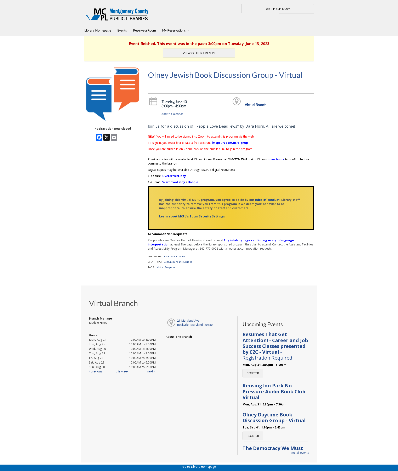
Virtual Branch (255, 105)
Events (122, 30)
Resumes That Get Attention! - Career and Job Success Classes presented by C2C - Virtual (275, 346)
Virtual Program (166, 267)
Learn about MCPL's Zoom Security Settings (192, 216)
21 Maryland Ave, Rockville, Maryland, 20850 (195, 322)
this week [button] (122, 371)
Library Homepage (97, 30)
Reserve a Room (144, 30)
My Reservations (174, 30)
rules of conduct (267, 200)
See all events (300, 453)
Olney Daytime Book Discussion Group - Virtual (274, 417)
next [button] (150, 371)
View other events (199, 53)
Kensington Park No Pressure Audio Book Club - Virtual (275, 391)
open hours (276, 159)
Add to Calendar (172, 114)
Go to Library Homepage (199, 467)
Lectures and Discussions (178, 261)
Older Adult (170, 256)
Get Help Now (278, 8)
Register (253, 373)
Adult (182, 256)
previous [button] (96, 371)
